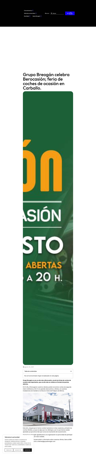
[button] (71, 371)
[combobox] (57, 13)
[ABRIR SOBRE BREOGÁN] (41, 16)
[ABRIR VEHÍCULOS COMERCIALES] (36, 13)
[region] (18, 444)
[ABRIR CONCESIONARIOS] (32, 10)
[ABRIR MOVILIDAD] (29, 16)
